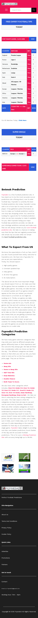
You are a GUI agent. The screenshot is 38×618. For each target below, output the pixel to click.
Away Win (7, 366)
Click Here (22, 120)
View (29, 83)
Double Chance (9, 379)
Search (33, 10)
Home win (8, 363)
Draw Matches (9, 375)
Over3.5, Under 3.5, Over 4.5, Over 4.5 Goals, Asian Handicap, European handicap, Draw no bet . (18, 392)
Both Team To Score (11, 382)
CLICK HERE (21, 39)
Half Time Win (9, 372)
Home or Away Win (11, 369)
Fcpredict (5, 195)
